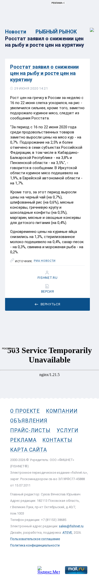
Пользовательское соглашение (35, 539)
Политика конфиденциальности (35, 545)
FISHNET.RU (48, 278)
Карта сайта (28, 450)
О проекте (25, 411)
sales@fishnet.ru (71, 526)
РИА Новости (45, 261)
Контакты (57, 440)
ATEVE (67, 532)
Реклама (23, 440)
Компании (61, 411)
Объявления (28, 420)
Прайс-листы (30, 430)
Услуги (67, 430)
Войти (88, 27)
